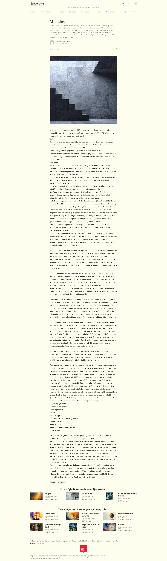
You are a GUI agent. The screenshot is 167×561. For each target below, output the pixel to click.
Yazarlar (42, 541)
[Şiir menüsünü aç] (77, 12)
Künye (117, 541)
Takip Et (68, 41)
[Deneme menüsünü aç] (65, 12)
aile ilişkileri (61, 482)
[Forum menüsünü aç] (136, 12)
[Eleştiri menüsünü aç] (114, 12)
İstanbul (53, 482)
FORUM (134, 12)
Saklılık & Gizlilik (82, 541)
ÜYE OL (130, 4)
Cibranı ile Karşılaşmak (125, 514)
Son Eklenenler (34, 541)
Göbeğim (48, 494)
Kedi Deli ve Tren (87, 494)
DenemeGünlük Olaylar (51, 530)
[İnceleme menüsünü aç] (50, 12)
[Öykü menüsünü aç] (89, 12)
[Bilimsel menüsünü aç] (128, 12)
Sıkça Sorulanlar (109, 541)
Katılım (47, 541)
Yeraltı (57, 43)
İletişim (53, 541)
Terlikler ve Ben (50, 514)
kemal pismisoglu (60, 41)
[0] (51, 49)
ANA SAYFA (32, 12)
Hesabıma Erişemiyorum (63, 541)
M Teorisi (121, 525)
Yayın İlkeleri (92, 541)
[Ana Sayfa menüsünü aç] (36, 12)
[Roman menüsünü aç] (102, 12)
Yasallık (74, 541)
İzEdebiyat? (100, 541)
